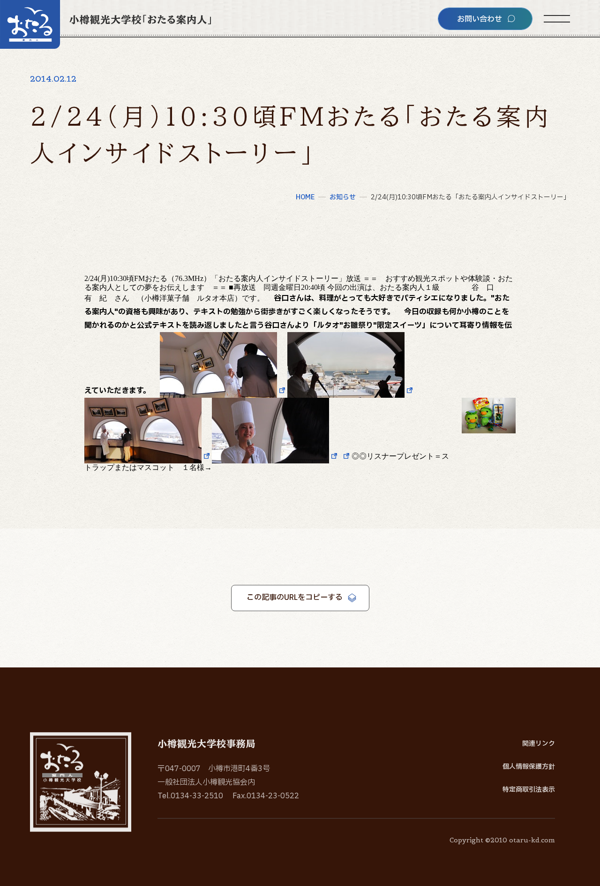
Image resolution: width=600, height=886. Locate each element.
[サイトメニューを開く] (557, 19)
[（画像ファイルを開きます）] (223, 391)
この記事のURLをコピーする (295, 597)
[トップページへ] (105, 24)
